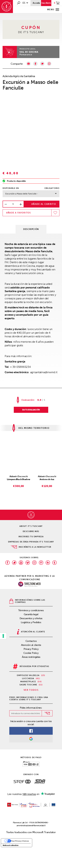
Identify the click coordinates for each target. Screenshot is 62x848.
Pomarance (25, 54)
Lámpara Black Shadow (18, 479)
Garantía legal (31, 614)
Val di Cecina (29, 52)
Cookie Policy (30, 653)
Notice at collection (10, 845)
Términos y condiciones (31, 610)
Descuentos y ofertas (31, 618)
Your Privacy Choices (20, 841)
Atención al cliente (31, 645)
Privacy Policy (31, 649)
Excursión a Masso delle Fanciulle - (21, 193)
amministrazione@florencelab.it (31, 825)
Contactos (31, 641)
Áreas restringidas (31, 657)
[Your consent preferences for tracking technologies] (3, 636)
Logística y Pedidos (31, 622)
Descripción (31, 229)
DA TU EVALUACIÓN (31, 410)
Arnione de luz (47, 479)
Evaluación (28, 400)
